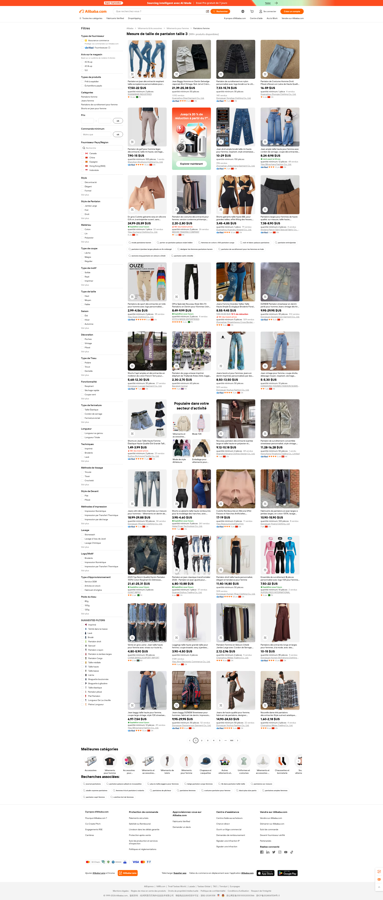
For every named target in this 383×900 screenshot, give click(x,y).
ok (118, 121)
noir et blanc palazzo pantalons (256, 243)
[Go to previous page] (189, 740)
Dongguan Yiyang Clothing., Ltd (275, 524)
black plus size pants (247, 790)
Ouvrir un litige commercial (228, 829)
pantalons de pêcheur (162, 790)
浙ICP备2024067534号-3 (268, 895)
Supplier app (180, 873)
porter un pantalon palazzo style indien (176, 243)
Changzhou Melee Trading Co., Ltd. (232, 657)
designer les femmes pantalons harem (196, 249)
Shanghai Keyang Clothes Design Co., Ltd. (235, 453)
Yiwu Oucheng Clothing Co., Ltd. (143, 232)
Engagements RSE (93, 829)
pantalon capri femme (95, 797)
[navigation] (102, 384)
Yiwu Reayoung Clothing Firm (230, 524)
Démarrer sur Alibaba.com (272, 824)
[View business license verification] (218, 895)
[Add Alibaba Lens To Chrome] (128, 873)
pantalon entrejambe (287, 243)
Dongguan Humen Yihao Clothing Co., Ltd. (235, 594)
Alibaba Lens (99, 873)
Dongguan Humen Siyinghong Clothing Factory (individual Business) (280, 657)
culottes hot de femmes (123, 797)
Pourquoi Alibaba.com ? (96, 818)
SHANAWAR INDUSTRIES (140, 94)
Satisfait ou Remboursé (140, 824)
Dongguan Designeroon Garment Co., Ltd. (280, 317)
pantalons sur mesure (263, 784)
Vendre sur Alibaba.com (271, 818)
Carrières (89, 835)
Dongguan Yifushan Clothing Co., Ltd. (145, 524)
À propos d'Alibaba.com (96, 812)
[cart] (252, 12)
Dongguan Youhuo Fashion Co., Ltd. (232, 390)
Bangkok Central (179, 386)
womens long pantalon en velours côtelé (148, 256)
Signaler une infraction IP (228, 841)
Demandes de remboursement (230, 835)
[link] (379, 871)
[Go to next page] (237, 740)
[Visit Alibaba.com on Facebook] (262, 852)
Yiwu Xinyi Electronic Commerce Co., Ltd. (191, 661)
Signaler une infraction (226, 846)
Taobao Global (203, 886)
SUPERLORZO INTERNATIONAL (275, 592)
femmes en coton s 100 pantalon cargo (217, 243)
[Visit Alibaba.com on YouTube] (286, 852)
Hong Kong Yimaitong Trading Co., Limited (280, 453)
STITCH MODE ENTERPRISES (185, 319)
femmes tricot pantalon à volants (130, 790)
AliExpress (149, 886)
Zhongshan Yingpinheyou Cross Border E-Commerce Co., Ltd (235, 322)
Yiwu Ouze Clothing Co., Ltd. (141, 317)
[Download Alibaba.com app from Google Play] (288, 873)
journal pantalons (93, 784)
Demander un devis (182, 827)
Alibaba (130, 28)
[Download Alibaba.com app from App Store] (266, 873)
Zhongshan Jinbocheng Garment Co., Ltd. (235, 166)
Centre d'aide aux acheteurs (229, 818)
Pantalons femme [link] (201, 28)
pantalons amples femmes (276, 790)
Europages (235, 886)
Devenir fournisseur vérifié (272, 835)
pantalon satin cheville (183, 256)
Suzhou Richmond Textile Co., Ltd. (143, 456)
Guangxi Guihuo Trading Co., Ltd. (187, 592)
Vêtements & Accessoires (150, 28)
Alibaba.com (247, 873)
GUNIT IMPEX (134, 592)
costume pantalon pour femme (217, 790)
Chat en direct (223, 824)
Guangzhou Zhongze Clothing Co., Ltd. (278, 94)
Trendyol (223, 886)
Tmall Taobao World (177, 886)
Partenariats (265, 841)
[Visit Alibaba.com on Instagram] (280, 852)
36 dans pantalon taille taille (233, 784)
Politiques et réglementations (142, 849)
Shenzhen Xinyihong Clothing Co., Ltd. (145, 162)
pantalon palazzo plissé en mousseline (125, 784)
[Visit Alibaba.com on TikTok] (292, 852)
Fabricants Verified (181, 821)
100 (231, 740)
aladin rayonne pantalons (96, 790)
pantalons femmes (188, 790)
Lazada (191, 886)
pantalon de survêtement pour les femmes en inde (242, 249)
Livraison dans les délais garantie (144, 829)
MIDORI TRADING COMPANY (185, 232)
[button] (207, 11)
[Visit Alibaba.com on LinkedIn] (268, 852)
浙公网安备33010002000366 (240, 895)
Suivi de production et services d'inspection (143, 842)
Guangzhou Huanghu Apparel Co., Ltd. (233, 229)
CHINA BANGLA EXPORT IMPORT (143, 657)
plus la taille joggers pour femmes (164, 784)
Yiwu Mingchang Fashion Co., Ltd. (276, 164)
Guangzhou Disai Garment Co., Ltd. (188, 98)
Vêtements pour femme (178, 28)
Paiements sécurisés (138, 818)
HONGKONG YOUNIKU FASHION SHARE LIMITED (280, 386)
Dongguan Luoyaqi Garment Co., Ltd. (145, 386)
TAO (215, 886)
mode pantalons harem (141, 243)
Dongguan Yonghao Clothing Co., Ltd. (233, 98)
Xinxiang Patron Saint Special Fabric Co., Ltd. (280, 229)
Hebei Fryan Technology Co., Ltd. (187, 526)
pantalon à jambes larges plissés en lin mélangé (152, 249)
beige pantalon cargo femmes (200, 784)
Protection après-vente (140, 835)
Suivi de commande (269, 829)
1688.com (160, 886)
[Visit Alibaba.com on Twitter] (274, 852)
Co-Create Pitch (93, 824)
